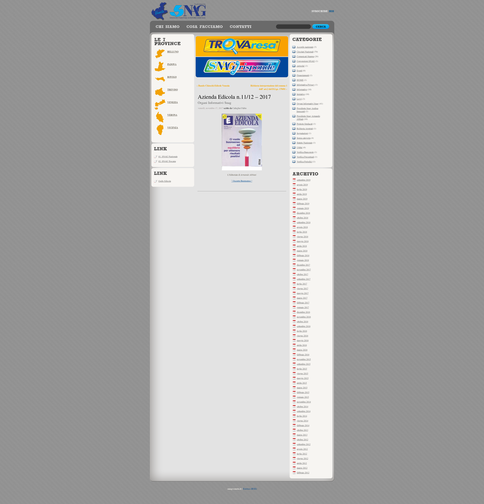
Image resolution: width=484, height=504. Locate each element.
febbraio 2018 (303, 255)
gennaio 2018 (303, 260)
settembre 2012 (303, 444)
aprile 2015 (302, 382)
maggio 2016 (303, 340)
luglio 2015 (302, 368)
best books (240, 27)
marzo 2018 (302, 250)
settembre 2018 (303, 222)
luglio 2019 (302, 189)
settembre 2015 (303, 363)
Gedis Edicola (164, 180)
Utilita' (299, 147)
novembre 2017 (304, 269)
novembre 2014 (304, 401)
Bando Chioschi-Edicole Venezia (214, 85)
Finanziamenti (303, 75)
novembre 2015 (304, 359)
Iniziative (301, 94)
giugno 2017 (302, 288)
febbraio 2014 (303, 425)
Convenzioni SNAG (306, 61)
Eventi (299, 70)
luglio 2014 (302, 415)
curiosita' (301, 65)
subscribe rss (323, 12)
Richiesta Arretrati (305, 128)
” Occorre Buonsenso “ (241, 180)
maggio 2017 (303, 293)
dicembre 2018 (303, 212)
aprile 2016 (302, 345)
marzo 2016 (302, 349)
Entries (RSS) (250, 488)
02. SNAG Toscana (167, 161)
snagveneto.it (179, 10)
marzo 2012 (302, 467)
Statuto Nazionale (304, 142)
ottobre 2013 (302, 429)
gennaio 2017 (303, 307)
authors (204, 27)
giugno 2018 (302, 236)
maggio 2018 (303, 241)
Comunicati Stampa (305, 56)
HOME (300, 79)
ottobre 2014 (302, 406)
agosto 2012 (302, 448)
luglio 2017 (302, 283)
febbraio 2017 (303, 302)
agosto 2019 (302, 184)
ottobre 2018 (302, 217)
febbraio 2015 (303, 392)
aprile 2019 (302, 193)
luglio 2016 (302, 330)
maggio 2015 (303, 378)
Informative (302, 89)
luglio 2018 (302, 231)
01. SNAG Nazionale (168, 156)
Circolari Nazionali (305, 51)
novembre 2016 (304, 316)
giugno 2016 (302, 335)
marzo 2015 (302, 387)
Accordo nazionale (305, 46)
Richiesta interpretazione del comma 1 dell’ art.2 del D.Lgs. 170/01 (269, 87)
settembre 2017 (303, 278)
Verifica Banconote (305, 152)
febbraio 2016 (303, 354)
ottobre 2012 (302, 439)
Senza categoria (303, 137)
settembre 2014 (303, 411)
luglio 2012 (302, 453)
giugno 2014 (302, 420)
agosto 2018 (302, 226)
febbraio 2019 (303, 203)
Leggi (299, 98)
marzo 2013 (302, 434)
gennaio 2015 (303, 396)
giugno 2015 (302, 373)
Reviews (167, 27)
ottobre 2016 (302, 321)
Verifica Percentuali (305, 156)
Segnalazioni (302, 133)
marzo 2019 (302, 198)
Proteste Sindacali (305, 123)
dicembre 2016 (303, 311)
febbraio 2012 (303, 472)
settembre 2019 (303, 179)
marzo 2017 (302, 297)
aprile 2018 (302, 245)
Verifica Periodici (304, 161)
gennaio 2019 (303, 208)
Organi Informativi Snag (308, 103)
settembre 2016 (303, 326)
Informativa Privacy (305, 84)
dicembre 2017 (303, 264)
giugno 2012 (302, 458)
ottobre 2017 (302, 274)
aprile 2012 (302, 463)
